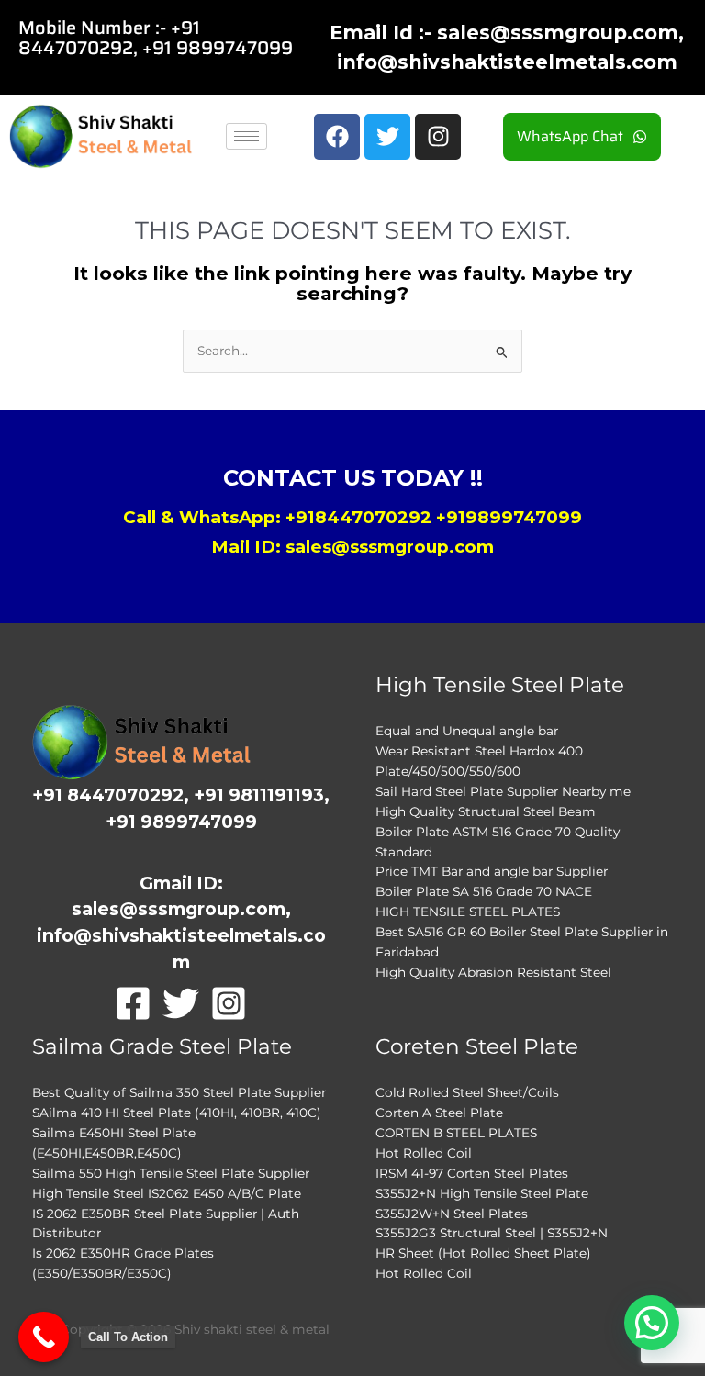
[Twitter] (180, 1003)
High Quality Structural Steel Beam (485, 811)
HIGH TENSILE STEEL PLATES (467, 911)
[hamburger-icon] (246, 136)
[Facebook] (133, 1003)
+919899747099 (509, 517)
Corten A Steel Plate (439, 1112)
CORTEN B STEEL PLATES (456, 1132)
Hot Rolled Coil (423, 1153)
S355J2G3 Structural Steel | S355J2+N (491, 1232)
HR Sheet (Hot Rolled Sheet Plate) (483, 1253)
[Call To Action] (43, 1337)
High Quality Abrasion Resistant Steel (493, 972)
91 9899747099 (222, 47)
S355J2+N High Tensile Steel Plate (481, 1193)
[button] (651, 1322)
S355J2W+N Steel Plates (451, 1213)
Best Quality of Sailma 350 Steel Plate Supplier (179, 1092)
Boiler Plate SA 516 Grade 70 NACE (483, 891)
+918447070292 (358, 517)
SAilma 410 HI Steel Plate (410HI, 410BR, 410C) (176, 1112)
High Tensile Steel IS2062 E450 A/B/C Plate (166, 1193)
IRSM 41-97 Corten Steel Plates (471, 1173)
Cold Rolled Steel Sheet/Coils (467, 1092)
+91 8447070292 (109, 37)
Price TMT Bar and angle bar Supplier (491, 871)
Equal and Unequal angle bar (466, 730)
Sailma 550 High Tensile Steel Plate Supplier (170, 1173)
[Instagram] (228, 1003)
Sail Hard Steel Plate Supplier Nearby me (503, 791)
